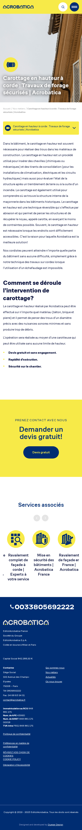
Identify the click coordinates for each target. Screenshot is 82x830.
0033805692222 (44, 607)
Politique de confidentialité (16, 733)
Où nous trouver (54, 681)
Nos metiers (19, 108)
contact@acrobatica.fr (14, 699)
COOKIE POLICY (12, 759)
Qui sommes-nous (55, 667)
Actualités (51, 676)
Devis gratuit (41, 452)
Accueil (6, 108)
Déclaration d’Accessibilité (16, 764)
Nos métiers (52, 672)
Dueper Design (55, 824)
